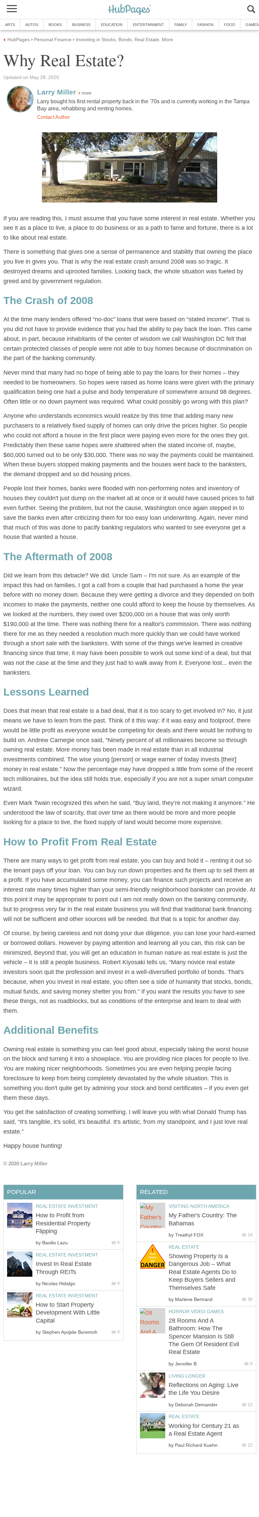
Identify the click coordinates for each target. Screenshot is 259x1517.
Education (111, 25)
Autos (31, 25)
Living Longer (187, 1376)
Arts (10, 25)
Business (81, 25)
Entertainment (148, 25)
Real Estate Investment (67, 1206)
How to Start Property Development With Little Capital (68, 1312)
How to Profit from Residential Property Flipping (63, 1223)
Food (229, 25)
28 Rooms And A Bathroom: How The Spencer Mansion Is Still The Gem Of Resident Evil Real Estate (204, 1336)
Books (55, 25)
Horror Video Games (196, 1311)
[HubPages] (129, 10)
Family (180, 25)
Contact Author (53, 117)
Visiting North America (199, 1206)
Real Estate (184, 1247)
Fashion (205, 25)
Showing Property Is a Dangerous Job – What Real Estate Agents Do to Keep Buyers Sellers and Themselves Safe (202, 1272)
